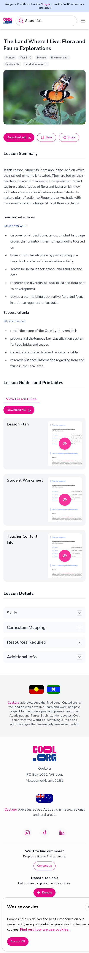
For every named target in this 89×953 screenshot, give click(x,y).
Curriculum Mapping (26, 627)
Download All (16, 137)
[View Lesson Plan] (65, 444)
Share (72, 137)
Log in (46, 4)
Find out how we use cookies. (44, 929)
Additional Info (22, 657)
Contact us (44, 866)
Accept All (18, 941)
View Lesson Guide (21, 399)
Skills (12, 613)
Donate (47, 892)
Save (49, 137)
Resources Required (26, 642)
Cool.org (13, 703)
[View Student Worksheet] (65, 500)
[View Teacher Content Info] (65, 556)
